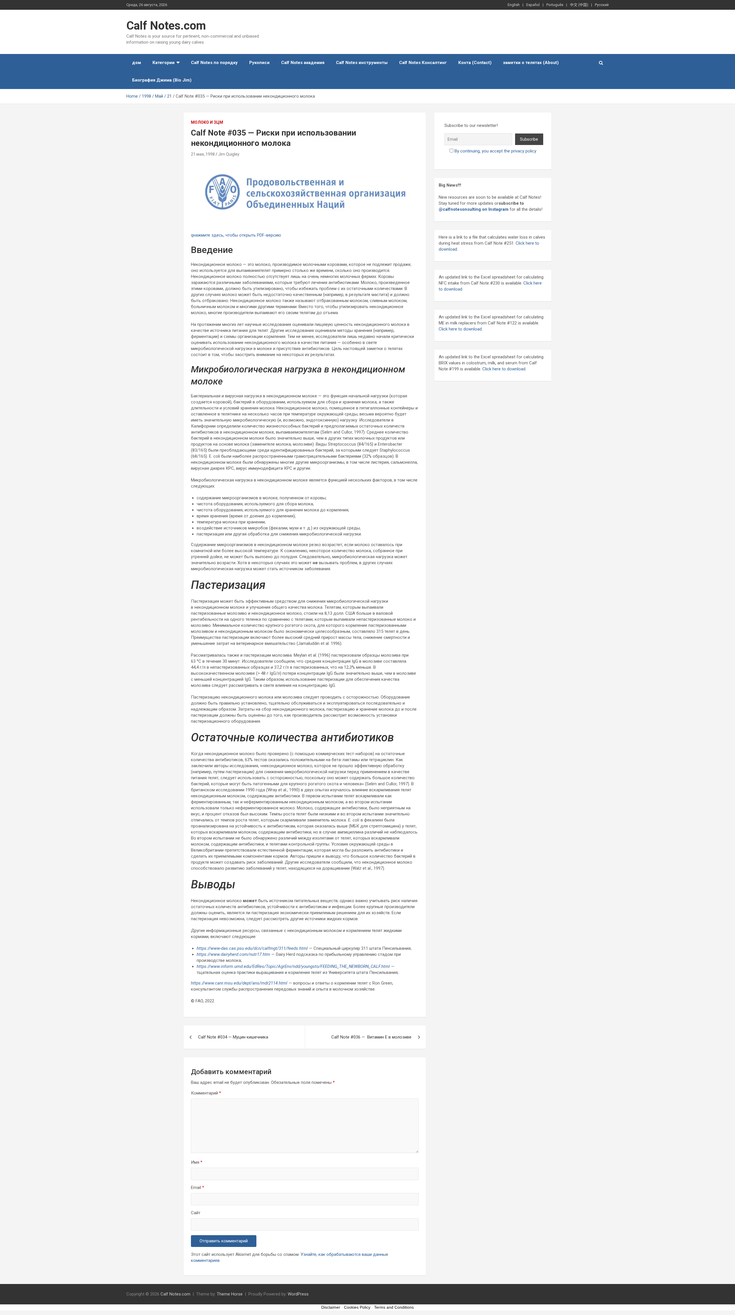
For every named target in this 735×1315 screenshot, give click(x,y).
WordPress (298, 1294)
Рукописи (259, 62)
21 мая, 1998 (203, 154)
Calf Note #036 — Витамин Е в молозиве (371, 1037)
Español (533, 5)
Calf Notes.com (166, 25)
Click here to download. (461, 329)
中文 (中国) (579, 5)
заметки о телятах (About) (531, 62)
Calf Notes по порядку (214, 62)
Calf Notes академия (302, 62)
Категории (163, 62)
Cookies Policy (357, 1307)
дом (136, 62)
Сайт (195, 1212)
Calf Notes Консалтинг (423, 62)
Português (554, 5)
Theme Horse (230, 1294)
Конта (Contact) (475, 62)
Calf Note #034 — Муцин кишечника (233, 1037)
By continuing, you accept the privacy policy (495, 151)
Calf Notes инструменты (362, 62)
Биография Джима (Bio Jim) (162, 80)
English (514, 5)
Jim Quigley (228, 154)
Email (197, 1187)
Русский (602, 5)
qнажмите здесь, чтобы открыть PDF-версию (236, 235)
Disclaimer (330, 1307)
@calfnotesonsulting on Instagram (473, 209)
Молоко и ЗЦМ (207, 122)
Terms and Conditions (394, 1307)
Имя (196, 1162)
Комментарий (206, 1093)
